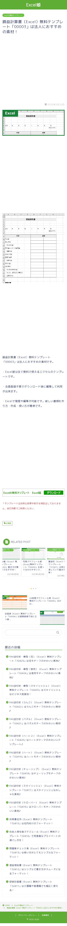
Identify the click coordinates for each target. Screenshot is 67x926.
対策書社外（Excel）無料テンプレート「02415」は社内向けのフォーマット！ (31, 821)
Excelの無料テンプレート (13, 15)
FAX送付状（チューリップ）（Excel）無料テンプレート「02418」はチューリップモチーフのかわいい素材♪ (35, 773)
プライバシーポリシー (27, 915)
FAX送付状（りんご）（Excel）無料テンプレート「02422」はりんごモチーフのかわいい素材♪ (35, 706)
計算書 (8, 523)
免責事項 (45, 915)
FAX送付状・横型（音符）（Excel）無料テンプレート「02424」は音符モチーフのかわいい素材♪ (35, 673)
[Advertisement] (33, 68)
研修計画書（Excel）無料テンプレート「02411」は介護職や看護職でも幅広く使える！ (33, 886)
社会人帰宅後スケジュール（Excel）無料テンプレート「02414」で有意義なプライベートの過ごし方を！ (35, 836)
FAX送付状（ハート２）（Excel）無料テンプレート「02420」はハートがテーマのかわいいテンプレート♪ (35, 740)
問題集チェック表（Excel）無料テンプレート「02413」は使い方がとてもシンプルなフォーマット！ (35, 852)
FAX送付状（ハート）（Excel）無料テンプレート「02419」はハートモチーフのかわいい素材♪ (35, 756)
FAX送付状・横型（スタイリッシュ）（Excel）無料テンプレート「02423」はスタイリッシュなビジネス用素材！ (35, 690)
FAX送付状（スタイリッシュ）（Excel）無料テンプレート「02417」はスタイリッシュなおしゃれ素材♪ (35, 790)
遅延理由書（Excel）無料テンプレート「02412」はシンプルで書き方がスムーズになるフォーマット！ (35, 869)
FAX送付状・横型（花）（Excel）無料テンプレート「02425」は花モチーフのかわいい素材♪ (35, 658)
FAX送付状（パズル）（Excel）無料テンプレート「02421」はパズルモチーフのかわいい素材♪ (35, 723)
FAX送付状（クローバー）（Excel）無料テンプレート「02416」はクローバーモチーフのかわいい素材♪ (35, 806)
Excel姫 (33, 4)
